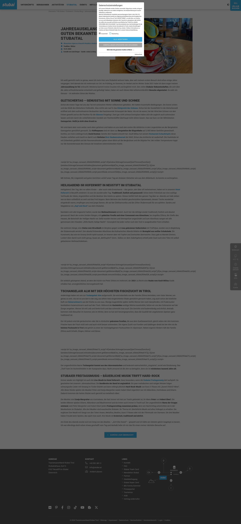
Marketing (115, 34)
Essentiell (104, 34)
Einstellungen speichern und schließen (120, 45)
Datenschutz (138, 54)
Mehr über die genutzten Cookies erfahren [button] (119, 50)
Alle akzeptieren (121, 39)
